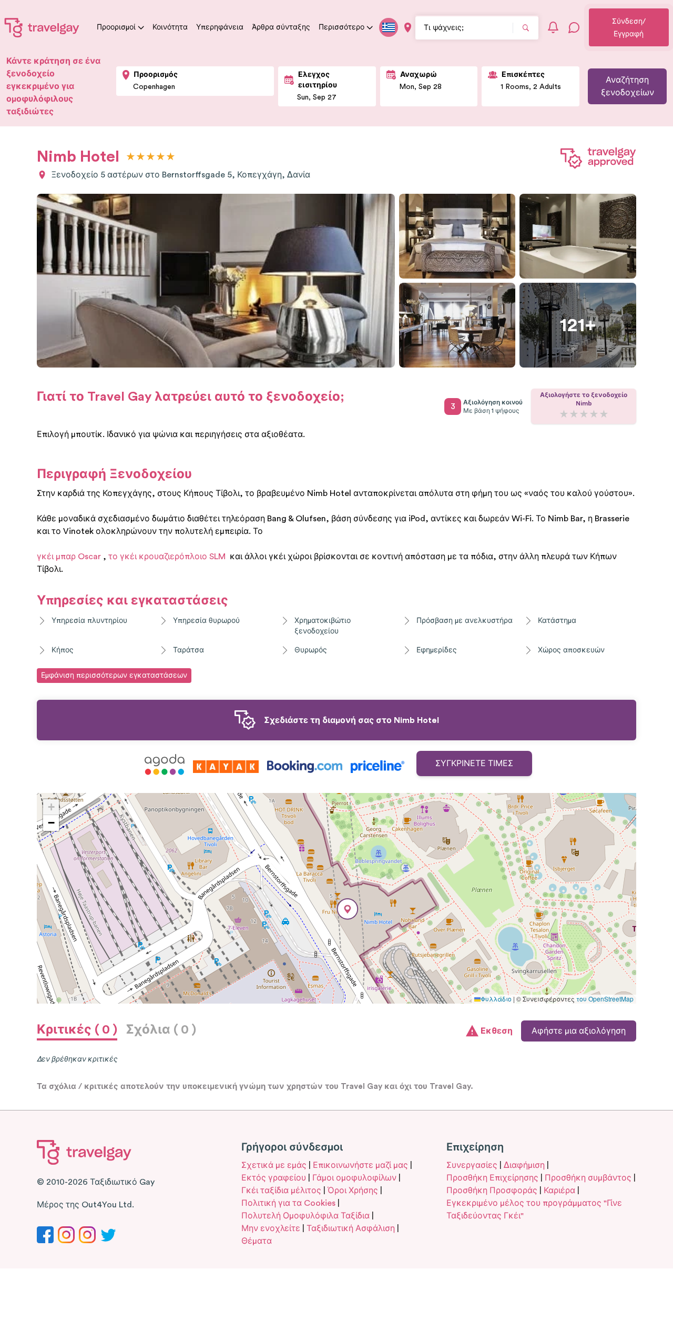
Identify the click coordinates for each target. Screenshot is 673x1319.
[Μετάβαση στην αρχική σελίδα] (42, 27)
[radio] (131, 157)
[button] (347, 909)
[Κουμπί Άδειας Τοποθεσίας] (407, 28)
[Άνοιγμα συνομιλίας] (574, 27)
